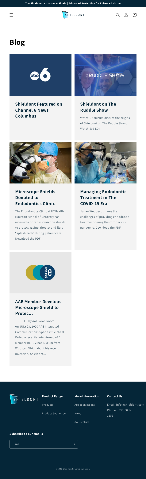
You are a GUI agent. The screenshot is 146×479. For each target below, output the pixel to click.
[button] (11, 15)
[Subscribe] (73, 444)
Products (47, 404)
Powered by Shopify (81, 469)
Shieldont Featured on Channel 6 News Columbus (38, 110)
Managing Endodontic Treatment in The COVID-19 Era (103, 197)
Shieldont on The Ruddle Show (98, 107)
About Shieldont (85, 404)
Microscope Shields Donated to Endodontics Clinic (35, 197)
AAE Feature (82, 422)
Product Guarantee (54, 413)
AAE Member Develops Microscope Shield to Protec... (38, 307)
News (78, 413)
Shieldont (67, 469)
